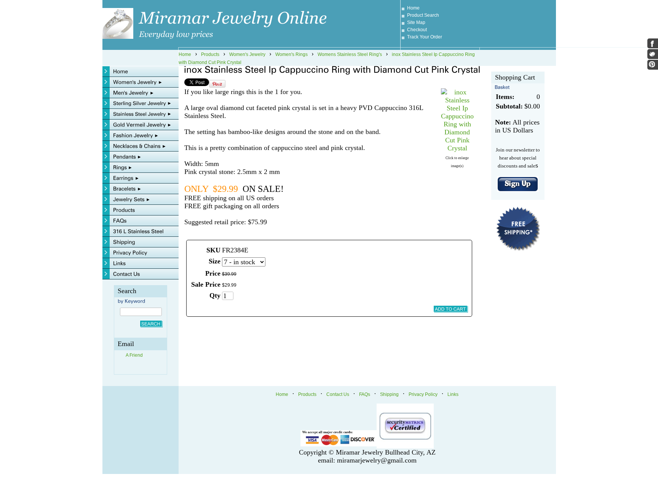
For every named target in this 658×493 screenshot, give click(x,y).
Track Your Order (424, 37)
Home (413, 8)
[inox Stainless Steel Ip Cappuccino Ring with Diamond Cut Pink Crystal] (457, 148)
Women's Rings (291, 54)
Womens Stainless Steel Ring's (350, 54)
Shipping (389, 394)
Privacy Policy (423, 394)
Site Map (416, 22)
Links (452, 394)
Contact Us (337, 394)
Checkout (417, 29)
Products (210, 54)
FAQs (364, 394)
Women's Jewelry (247, 54)
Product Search (423, 15)
